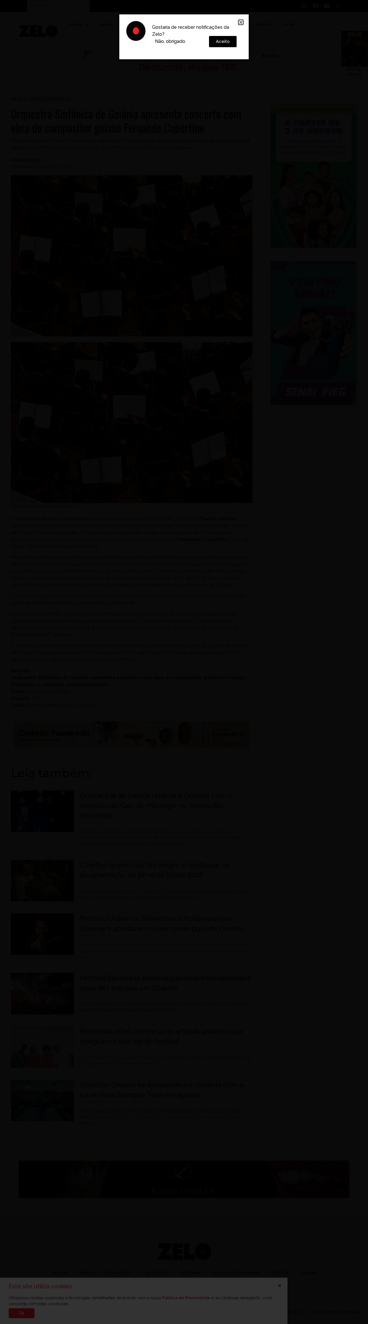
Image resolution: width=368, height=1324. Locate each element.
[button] (241, 22)
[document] (184, 662)
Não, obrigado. (170, 41)
